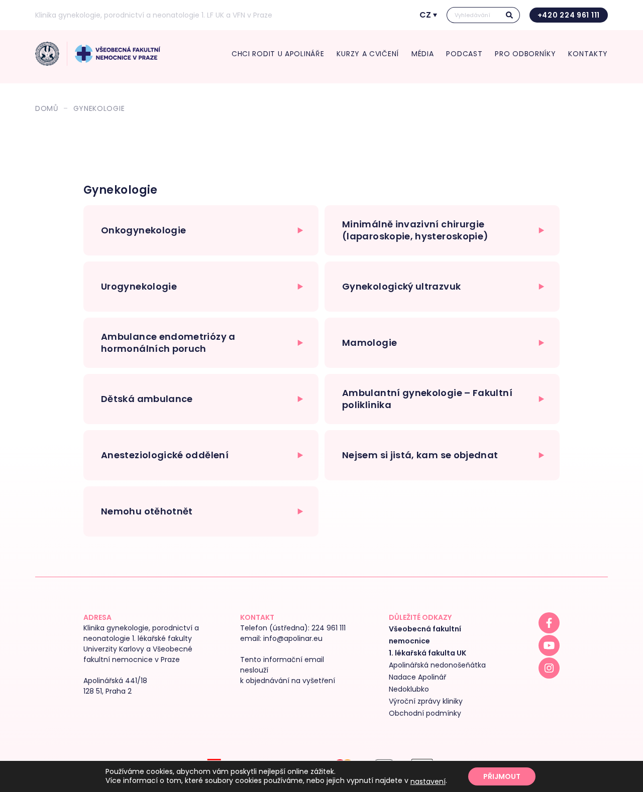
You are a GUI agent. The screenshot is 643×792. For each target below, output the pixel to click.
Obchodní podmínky (425, 713)
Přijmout (501, 776)
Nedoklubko (409, 689)
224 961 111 (328, 628)
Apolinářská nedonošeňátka (437, 665)
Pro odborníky (525, 54)
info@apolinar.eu (293, 638)
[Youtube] (549, 645)
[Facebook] (549, 622)
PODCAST (464, 54)
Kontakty (588, 54)
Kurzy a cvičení (368, 54)
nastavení (428, 781)
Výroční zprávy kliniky (426, 701)
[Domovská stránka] (47, 54)
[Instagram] (549, 668)
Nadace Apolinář (417, 677)
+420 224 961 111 (569, 15)
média (422, 54)
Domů (46, 108)
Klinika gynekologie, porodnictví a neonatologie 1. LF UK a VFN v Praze (153, 15)
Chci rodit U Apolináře (278, 54)
